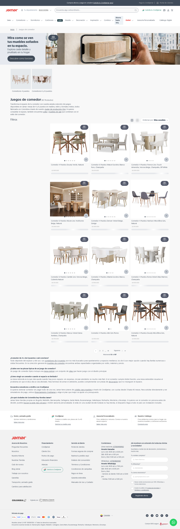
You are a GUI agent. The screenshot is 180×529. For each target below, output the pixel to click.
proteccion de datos (153, 488)
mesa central (49, 371)
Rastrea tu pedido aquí (80, 456)
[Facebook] (152, 515)
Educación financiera (49, 460)
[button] (172, 10)
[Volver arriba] (173, 514)
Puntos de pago (48, 456)
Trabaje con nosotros (20, 473)
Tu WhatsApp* (135, 464)
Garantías (15, 478)
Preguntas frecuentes (20, 447)
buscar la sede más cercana (35, 403)
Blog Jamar (16, 469)
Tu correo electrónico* (138, 473)
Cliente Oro (46, 451)
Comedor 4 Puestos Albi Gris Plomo (105, 333)
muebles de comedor (56, 363)
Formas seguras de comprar (82, 451)
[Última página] (125, 351)
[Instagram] (147, 515)
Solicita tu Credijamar (153, 10)
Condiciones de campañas (81, 469)
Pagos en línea (77, 473)
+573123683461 (115, 461)
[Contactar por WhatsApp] (173, 522)
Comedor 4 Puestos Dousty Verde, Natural (67, 165)
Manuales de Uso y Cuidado (82, 482)
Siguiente (117, 350)
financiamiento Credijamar (45, 392)
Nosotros (15, 451)
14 (108, 351)
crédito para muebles (83, 390)
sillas (71, 371)
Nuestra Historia (18, 456)
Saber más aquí (19, 422)
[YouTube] (157, 515)
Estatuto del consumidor (80, 460)
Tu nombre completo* (138, 455)
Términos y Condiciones (80, 465)
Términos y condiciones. (141, 490)
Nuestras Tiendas (18, 460)
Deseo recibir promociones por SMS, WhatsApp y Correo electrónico (149, 483)
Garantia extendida (78, 478)
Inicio (12, 30)
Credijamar (46, 447)
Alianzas (45, 465)
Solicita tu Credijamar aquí (103, 3)
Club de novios (18, 465)
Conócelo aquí (143, 424)
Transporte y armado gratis (22, 482)
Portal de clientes (77, 447)
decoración (113, 382)
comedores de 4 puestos (55, 361)
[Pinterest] (161, 515)
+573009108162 (118, 447)
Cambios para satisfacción (22, 487)
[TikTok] (166, 515)
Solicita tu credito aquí (63, 424)
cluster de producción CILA (55, 109)
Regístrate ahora (141, 496)
